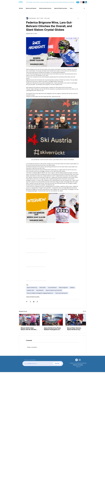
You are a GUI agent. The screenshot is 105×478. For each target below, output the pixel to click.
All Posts (21, 8)
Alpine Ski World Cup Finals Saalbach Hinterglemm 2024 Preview (52, 328)
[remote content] (52, 232)
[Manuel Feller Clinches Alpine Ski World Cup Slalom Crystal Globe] (75, 320)
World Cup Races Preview (45, 8)
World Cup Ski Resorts (31, 8)
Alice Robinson (39, 290)
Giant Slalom (43, 287)
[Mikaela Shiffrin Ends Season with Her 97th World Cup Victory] (29, 320)
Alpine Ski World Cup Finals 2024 (54, 290)
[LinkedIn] (86, 2)
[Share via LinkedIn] (33, 301)
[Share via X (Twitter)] (30, 301)
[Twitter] (76, 360)
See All (84, 311)
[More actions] (78, 18)
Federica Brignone (63, 287)
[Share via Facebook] (26, 301)
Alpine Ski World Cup (32, 287)
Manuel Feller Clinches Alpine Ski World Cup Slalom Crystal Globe (74, 328)
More (71, 8)
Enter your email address (30, 359)
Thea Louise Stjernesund (61, 293)
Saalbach (72, 287)
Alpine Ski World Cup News (60, 8)
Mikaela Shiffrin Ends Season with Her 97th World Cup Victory (29, 328)
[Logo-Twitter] (83, 2)
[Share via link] (37, 301)
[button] (84, 8)
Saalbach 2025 (30, 290)
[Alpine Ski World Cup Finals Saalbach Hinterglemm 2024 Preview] (52, 320)
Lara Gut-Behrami (52, 287)
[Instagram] (81, 2)
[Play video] (52, 52)
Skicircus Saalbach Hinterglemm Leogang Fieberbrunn (40, 293)
